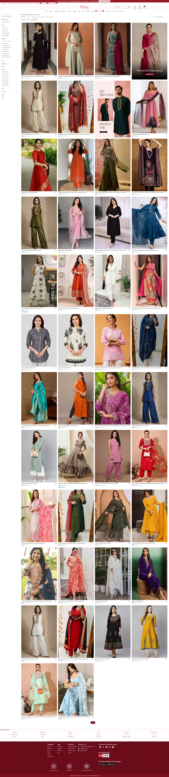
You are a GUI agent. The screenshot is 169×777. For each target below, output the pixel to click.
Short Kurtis (5, 53)
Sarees (50, 11)
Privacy (49, 754)
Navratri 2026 (34, 16)
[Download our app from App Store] (112, 764)
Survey (30, 3)
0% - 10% (5, 71)
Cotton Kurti (154, 736)
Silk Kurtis (70, 734)
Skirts (42, 736)
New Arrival (23, 16)
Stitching (14, 3)
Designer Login (71, 748)
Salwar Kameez (63, 11)
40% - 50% (5, 78)
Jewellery (75, 11)
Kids (83, 11)
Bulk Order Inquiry (37, 3)
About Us (49, 746)
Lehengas (56, 11)
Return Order (25, 3)
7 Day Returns (9, 3)
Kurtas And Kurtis (7, 47)
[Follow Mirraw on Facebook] (112, 747)
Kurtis (69, 11)
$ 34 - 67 (5, 28)
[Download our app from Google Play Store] (103, 764)
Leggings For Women (126, 736)
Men (79, 11)
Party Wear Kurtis (14, 734)
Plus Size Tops (6, 55)
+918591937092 (83, 750)
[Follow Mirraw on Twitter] (103, 747)
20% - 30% (6, 75)
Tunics (154, 734)
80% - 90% (6, 85)
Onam (29, 16)
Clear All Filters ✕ (34, 19)
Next (93, 722)
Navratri (94, 11)
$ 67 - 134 (5, 30)
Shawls (14, 736)
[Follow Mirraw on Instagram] (109, 747)
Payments (60, 746)
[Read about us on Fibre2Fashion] (107, 755)
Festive (101, 11)
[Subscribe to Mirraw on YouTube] (106, 747)
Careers (69, 752)
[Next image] (55, 49)
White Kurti (98, 734)
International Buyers (72, 746)
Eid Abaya (98, 736)
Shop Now (40, 73)
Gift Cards (45, 3)
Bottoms (70, 732)
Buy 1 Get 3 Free (49, 16)
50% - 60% (5, 80)
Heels (98, 732)
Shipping (59, 748)
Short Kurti (126, 734)
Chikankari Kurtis (7, 57)
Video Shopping (53, 3)
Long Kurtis (5, 49)
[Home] (84, 7)
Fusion (116, 11)
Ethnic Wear (126, 732)
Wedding (88, 11)
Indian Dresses (43, 732)
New (46, 11)
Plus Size (121, 11)
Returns (59, 750)
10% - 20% (5, 73)
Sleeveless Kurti (154, 732)
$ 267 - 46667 (6, 33)
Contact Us (4, 3)
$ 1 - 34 (5, 27)
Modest (107, 11)
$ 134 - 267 (5, 32)
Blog (48, 750)
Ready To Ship (41, 16)
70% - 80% (5, 83)
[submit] (129, 7)
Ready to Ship (6, 21)
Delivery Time (5, 19)
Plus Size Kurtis (6, 45)
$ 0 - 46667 (6, 35)
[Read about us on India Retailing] (104, 755)
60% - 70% (5, 81)
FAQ (58, 752)
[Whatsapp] (100, 747)
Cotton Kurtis (6, 51)
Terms (48, 752)
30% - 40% (6, 76)
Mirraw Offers (50, 756)
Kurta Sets (5, 43)
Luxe (112, 11)
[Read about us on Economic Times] (100, 755)
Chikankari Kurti (70, 736)
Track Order (20, 3)
